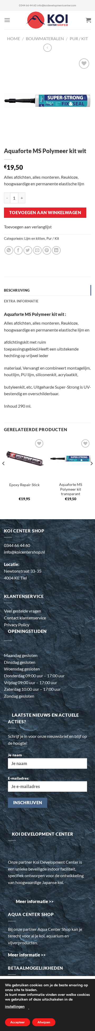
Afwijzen (43, 1022)
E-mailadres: (18, 778)
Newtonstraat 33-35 (22, 570)
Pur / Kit (79, 38)
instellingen (15, 1006)
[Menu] (7, 19)
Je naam (15, 755)
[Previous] (3, 474)
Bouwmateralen (45, 38)
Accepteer (17, 1022)
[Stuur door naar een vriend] (37, 250)
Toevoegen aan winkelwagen (45, 212)
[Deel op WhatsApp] (8, 250)
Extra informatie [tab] (21, 301)
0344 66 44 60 (27, 5)
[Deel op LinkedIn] (56, 250)
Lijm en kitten (34, 238)
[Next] (91, 474)
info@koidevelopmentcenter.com (56, 5)
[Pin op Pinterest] (46, 250)
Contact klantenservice (25, 617)
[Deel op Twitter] (27, 250)
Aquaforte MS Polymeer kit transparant (70, 489)
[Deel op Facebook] (18, 250)
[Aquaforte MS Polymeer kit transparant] (70, 458)
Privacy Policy (16, 624)
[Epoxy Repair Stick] (24, 458)
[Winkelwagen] (88, 20)
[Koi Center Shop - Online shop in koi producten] (48, 20)
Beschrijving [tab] (17, 290)
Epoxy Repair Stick (24, 485)
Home (13, 38)
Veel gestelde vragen (22, 610)
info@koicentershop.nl (24, 551)
